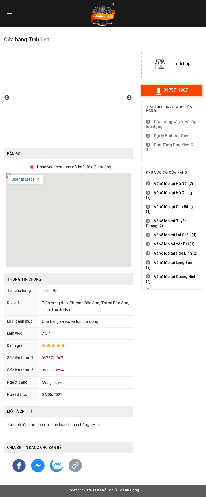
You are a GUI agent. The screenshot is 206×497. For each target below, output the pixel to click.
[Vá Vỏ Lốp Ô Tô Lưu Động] (103, 13)
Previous (6, 99)
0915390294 (52, 370)
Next (129, 99)
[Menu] (10, 13)
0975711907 (52, 358)
